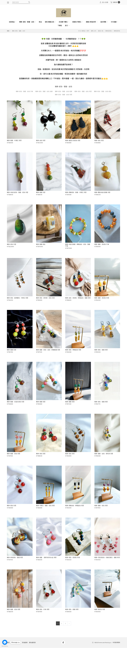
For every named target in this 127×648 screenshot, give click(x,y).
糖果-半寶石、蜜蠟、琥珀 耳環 (45, 505)
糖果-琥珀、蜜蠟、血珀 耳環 (63, 94)
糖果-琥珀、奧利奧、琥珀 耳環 (45, 298)
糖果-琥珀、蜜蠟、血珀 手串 (24, 91)
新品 (40, 22)
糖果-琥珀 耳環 (40, 453)
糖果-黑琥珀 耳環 (99, 609)
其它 (66, 25)
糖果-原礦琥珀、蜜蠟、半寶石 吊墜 (76, 192)
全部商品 (12, 22)
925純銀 (114, 22)
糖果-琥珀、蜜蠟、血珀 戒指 (102, 91)
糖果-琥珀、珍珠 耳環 (42, 609)
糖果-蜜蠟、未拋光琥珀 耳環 (15, 401)
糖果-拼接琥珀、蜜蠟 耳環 (15, 557)
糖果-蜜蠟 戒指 (40, 244)
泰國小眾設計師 (91, 22)
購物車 (116, 2)
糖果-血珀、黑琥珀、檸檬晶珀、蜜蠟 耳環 (77, 298)
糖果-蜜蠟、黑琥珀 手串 (101, 244)
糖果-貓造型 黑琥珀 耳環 (72, 140)
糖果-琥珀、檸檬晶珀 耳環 (73, 350)
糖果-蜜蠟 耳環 (11, 350)
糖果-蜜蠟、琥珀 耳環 (13, 453)
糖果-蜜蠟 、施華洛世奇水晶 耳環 (46, 557)
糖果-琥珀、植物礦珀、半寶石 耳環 (17, 298)
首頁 (8, 31)
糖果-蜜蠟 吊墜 (40, 192)
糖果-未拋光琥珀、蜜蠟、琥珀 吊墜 (17, 192)
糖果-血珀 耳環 (40, 140)
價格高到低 (117, 31)
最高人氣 (100, 31)
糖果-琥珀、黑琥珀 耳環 (72, 557)
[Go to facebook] (4, 642)
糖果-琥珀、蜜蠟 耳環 (101, 350)
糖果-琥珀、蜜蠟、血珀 (27, 22)
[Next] (69, 623)
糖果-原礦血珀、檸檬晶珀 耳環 (74, 505)
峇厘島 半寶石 (76, 22)
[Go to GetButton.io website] (5, 646)
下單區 (60, 25)
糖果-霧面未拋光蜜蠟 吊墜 (102, 192)
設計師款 (103, 22)
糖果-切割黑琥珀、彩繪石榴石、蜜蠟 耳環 (107, 557)
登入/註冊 (105, 2)
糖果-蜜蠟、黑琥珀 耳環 (101, 298)
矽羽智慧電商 (116, 642)
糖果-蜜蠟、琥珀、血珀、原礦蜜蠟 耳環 (48, 350)
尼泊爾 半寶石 (63, 22)
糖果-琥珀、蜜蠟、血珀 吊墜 (83, 91)
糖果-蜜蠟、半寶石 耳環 (14, 140)
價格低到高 (108, 31)
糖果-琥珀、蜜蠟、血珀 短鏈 (63, 91)
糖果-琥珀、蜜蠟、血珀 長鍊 (44, 91)
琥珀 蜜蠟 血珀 (49, 22)
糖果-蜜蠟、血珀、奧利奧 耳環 (103, 453)
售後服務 (24, 642)
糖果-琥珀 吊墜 (99, 140)
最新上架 (93, 31)
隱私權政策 (32, 642)
